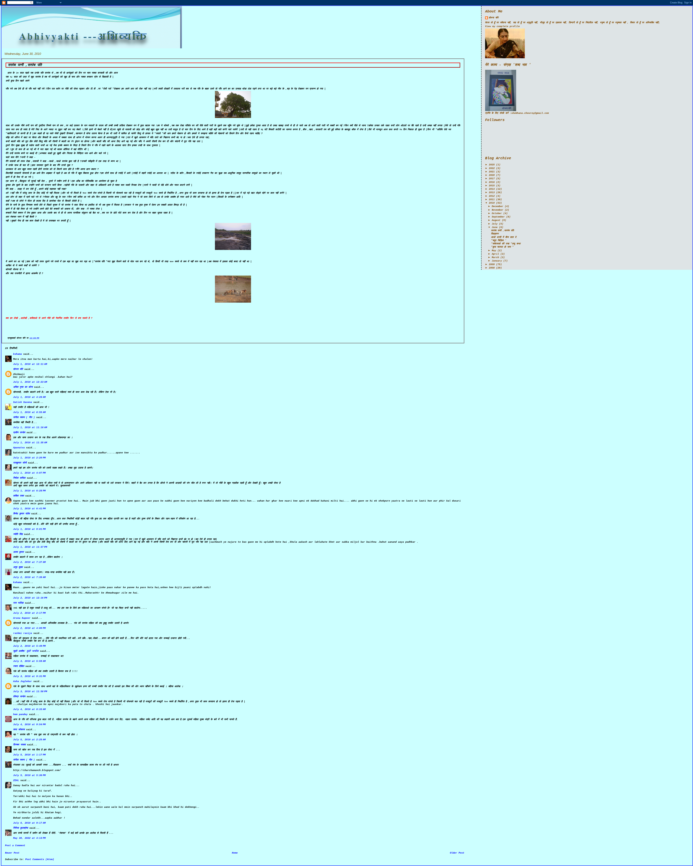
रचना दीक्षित (18, 666)
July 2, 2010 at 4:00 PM (29, 628)
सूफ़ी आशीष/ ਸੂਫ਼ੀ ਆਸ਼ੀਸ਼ (26, 651)
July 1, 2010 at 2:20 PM (29, 457)
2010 (492, 203)
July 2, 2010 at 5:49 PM (29, 646)
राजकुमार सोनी (20, 462)
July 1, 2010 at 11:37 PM (30, 547)
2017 (492, 178)
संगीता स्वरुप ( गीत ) (24, 417)
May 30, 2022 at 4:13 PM (29, 838)
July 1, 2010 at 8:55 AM (29, 412)
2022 (492, 168)
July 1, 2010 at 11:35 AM (30, 442)
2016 (492, 182)
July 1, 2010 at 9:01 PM (29, 529)
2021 (492, 171)
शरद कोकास (19, 729)
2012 (492, 196)
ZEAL (16, 780)
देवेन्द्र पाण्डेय (19, 696)
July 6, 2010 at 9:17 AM (29, 823)
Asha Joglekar (22, 681)
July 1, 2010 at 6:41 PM (29, 508)
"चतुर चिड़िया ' (498, 240)
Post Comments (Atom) (39, 859)
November (497, 210)
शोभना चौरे (18, 369)
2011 (492, 199)
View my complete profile (502, 26)
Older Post (457, 853)
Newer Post (12, 853)
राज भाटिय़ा (18, 603)
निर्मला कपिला (19, 478)
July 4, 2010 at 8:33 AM (29, 709)
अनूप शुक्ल (18, 567)
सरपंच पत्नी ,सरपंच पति (25, 65)
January (497, 261)
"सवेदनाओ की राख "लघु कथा (505, 243)
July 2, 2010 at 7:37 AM (29, 562)
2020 (492, 175)
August (496, 220)
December (497, 206)
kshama (17, 354)
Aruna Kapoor (21, 618)
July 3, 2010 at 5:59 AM (29, 661)
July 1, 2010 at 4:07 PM (29, 473)
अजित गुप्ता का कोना (23, 387)
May (494, 250)
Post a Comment (15, 845)
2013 (492, 192)
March (495, 257)
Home (235, 853)
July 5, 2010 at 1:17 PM (29, 754)
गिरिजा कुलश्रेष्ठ (20, 828)
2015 (492, 185)
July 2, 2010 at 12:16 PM (30, 598)
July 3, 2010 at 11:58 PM (30, 691)
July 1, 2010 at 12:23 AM (30, 382)
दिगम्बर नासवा (19, 744)
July (495, 224)
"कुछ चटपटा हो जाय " (502, 247)
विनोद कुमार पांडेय (21, 513)
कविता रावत (19, 495)
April (495, 254)
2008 (492, 268)
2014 (492, 189)
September (498, 217)
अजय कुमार (18, 552)
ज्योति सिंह (18, 534)
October (497, 213)
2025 (492, 164)
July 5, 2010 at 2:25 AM (29, 739)
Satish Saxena (23, 402)
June (495, 227)
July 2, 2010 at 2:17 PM (29, 613)
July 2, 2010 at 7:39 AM (29, 577)
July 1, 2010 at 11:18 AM (30, 427)
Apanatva (19, 447)
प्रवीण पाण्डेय (19, 432)
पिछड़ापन (494, 233)
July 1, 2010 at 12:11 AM (30, 364)
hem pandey (20, 714)
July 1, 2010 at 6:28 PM (29, 490)
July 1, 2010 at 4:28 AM (29, 397)
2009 (492, 264)
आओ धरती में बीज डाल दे (503, 237)
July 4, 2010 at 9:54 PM (29, 724)
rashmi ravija (22, 633)
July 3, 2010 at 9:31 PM (29, 676)
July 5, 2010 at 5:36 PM (29, 775)
